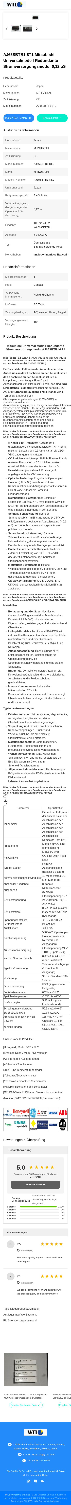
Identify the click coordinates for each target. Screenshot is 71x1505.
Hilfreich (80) (27, 1250)
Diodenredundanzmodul (24, 1308)
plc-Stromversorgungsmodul (20, 1320)
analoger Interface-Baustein (19, 1314)
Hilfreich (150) (27, 1283)
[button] (8, 1375)
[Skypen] (35, 1481)
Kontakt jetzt (50, 118)
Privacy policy (12, 1494)
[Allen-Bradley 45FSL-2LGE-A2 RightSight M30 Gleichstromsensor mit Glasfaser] (26, 1370)
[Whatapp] (29, 1481)
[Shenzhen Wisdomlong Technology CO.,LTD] (14, 4)
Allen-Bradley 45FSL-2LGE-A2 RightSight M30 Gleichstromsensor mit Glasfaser (25, 1396)
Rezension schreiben (36, 1184)
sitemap (25, 1494)
